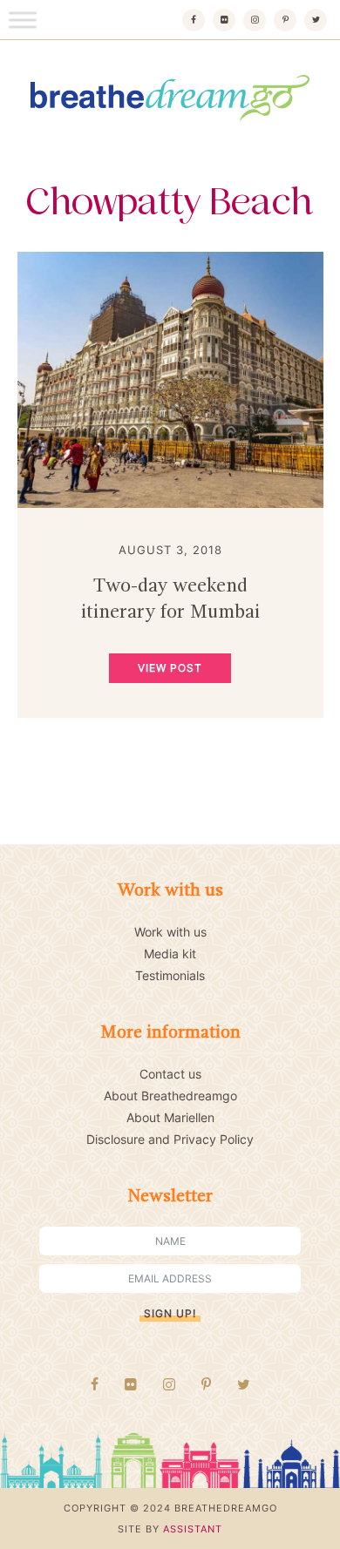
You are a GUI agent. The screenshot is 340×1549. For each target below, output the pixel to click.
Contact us (170, 1073)
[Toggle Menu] (23, 19)
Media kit (170, 953)
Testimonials (170, 975)
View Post (170, 667)
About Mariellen (170, 1117)
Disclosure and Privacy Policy (170, 1139)
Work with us (170, 931)
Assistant (192, 1529)
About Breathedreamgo (170, 1095)
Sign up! (170, 1313)
